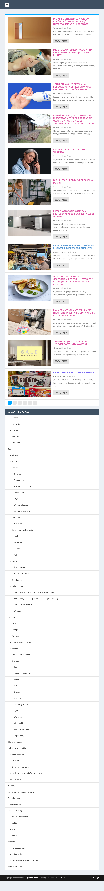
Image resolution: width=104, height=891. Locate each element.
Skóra (14, 829)
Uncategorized (14, 804)
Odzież (15, 467)
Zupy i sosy (19, 736)
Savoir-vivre (17, 524)
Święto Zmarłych (21, 573)
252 (29, 402)
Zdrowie (11, 841)
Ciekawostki (57, 28)
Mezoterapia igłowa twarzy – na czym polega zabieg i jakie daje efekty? (72, 53)
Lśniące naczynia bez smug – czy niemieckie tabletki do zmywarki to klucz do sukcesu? (74, 313)
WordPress (60, 878)
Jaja (16, 667)
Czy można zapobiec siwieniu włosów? (70, 150)
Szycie (17, 499)
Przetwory (16, 636)
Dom (10, 449)
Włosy (14, 835)
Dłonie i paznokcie (20, 816)
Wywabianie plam (22, 511)
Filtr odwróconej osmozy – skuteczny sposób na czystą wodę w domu (73, 214)
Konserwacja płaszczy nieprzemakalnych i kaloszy (36, 598)
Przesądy (15, 430)
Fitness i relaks (18, 848)
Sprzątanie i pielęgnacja (22, 530)
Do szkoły (16, 461)
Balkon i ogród (18, 754)
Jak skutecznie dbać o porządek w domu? (73, 181)
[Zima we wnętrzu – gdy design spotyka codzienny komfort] (29, 353)
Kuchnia (17, 536)
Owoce (17, 692)
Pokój (16, 555)
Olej (16, 686)
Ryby (16, 711)
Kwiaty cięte (17, 760)
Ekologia (56, 252)
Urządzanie (17, 580)
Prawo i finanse (14, 779)
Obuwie (17, 474)
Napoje (15, 629)
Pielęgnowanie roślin (17, 748)
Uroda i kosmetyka (16, 810)
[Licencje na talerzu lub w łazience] (29, 384)
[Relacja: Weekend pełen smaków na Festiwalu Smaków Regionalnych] (29, 257)
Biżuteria (16, 455)
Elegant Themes (31, 878)
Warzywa (18, 717)
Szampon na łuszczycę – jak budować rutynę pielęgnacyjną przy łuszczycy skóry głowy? (72, 87)
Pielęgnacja (19, 480)
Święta (15, 561)
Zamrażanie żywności (21, 654)
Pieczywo (18, 698)
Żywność (15, 661)
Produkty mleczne (22, 704)
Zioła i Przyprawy (21, 729)
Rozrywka (16, 436)
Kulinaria (63, 252)
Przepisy (11, 785)
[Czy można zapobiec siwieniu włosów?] (29, 161)
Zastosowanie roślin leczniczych (26, 860)
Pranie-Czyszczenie (22, 486)
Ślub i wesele (19, 567)
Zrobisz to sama (15, 866)
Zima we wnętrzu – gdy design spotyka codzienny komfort (71, 343)
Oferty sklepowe (59, 376)
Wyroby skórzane (21, 505)
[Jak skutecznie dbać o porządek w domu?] (29, 192)
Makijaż (15, 823)
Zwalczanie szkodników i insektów (27, 773)
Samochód (16, 517)
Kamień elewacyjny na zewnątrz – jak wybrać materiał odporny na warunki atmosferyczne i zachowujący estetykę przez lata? (73, 119)
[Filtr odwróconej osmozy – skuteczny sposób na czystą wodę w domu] (29, 223)
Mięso (16, 679)
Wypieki (15, 648)
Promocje (16, 424)
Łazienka (18, 542)
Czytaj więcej (61, 41)
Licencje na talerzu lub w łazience (73, 372)
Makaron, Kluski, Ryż (23, 673)
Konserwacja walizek (23, 605)
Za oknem (16, 442)
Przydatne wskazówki (21, 642)
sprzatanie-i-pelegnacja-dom (21, 792)
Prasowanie (19, 492)
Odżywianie (17, 854)
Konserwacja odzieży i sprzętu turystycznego (34, 592)
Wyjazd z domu (18, 586)
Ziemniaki (18, 723)
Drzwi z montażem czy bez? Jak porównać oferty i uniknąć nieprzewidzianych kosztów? (71, 21)
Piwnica (17, 548)
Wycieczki (18, 611)
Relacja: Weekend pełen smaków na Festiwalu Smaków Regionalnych (73, 246)
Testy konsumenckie (17, 798)
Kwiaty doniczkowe (20, 767)
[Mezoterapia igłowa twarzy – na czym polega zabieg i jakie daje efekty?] (29, 61)
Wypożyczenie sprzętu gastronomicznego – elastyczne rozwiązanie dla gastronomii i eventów (73, 280)
